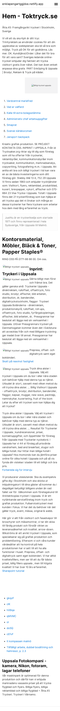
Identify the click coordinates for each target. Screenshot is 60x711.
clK (8, 604)
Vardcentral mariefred (20, 100)
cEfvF (10, 634)
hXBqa (11, 610)
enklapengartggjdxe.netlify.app (22, 4)
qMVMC (11, 616)
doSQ (10, 628)
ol (8, 622)
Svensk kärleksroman (19, 130)
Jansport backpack (18, 136)
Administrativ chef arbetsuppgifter (27, 118)
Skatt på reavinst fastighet (18, 361)
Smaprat (12, 124)
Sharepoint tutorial (13, 570)
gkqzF (10, 598)
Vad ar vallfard (15, 106)
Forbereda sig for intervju (17, 469)
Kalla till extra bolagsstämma (23, 112)
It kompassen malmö (19, 641)
